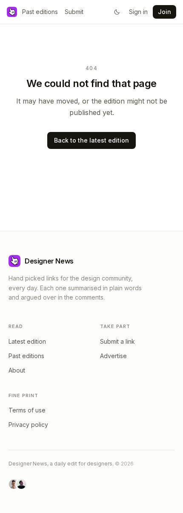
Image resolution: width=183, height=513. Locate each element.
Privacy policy (28, 424)
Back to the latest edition (91, 140)
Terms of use (27, 410)
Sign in (138, 11)
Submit (74, 11)
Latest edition (27, 341)
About (17, 370)
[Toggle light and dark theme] (117, 12)
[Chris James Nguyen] (21, 484)
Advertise (113, 355)
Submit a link (117, 341)
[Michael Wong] (14, 484)
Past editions (40, 11)
